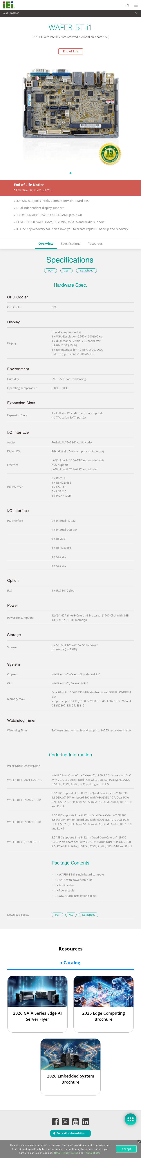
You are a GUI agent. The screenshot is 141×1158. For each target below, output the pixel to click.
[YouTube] (75, 1121)
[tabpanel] (70, 112)
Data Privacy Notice (66, 1153)
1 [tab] (70, 173)
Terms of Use (92, 1153)
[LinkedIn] (85, 1121)
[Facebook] (55, 1121)
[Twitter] (65, 1120)
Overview (45, 243)
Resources (95, 243)
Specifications (70, 243)
